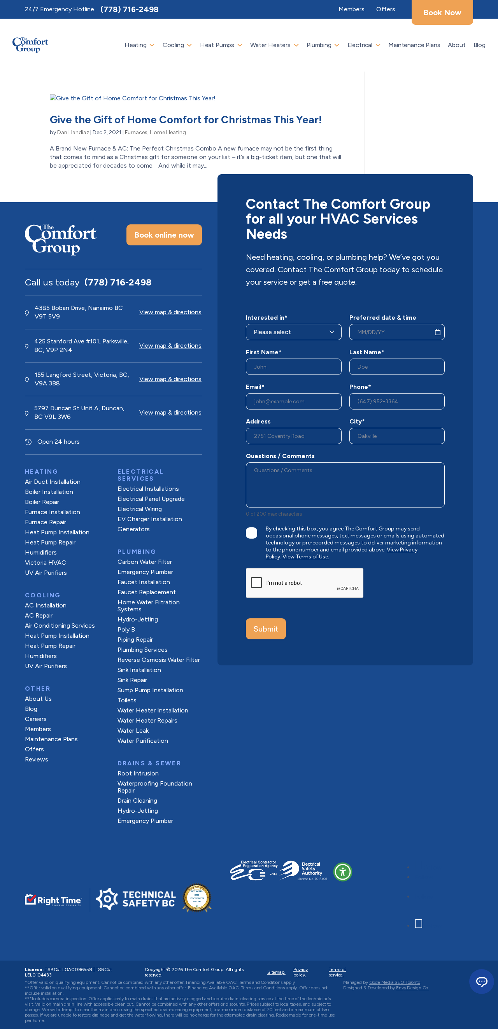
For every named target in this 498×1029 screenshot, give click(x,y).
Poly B (126, 629)
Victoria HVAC (45, 562)
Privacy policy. (300, 972)
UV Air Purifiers (46, 572)
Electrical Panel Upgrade (151, 498)
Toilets (127, 700)
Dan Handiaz (73, 132)
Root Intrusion (138, 773)
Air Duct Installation (53, 481)
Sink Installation (139, 670)
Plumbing (319, 45)
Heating (135, 45)
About (456, 45)
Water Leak (133, 730)
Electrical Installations (148, 488)
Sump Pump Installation (150, 690)
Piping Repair (135, 639)
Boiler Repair (42, 502)
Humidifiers (41, 552)
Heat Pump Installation (57, 532)
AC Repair (39, 615)
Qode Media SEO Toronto (394, 982)
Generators (133, 529)
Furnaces (136, 132)
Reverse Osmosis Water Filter (158, 659)
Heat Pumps (217, 45)
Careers (36, 719)
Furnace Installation (52, 512)
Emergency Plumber (145, 572)
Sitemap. (276, 972)
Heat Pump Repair (50, 542)
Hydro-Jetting (137, 619)
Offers (34, 749)
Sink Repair (132, 680)
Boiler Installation (49, 491)
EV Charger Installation (149, 519)
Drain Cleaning (137, 800)
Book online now (164, 235)
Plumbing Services (142, 649)
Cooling (173, 45)
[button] (342, 872)
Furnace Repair (45, 522)
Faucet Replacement (146, 592)
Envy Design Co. (412, 987)
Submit (266, 629)
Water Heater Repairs (147, 720)
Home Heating (168, 132)
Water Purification (142, 740)
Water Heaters (270, 45)
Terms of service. (337, 972)
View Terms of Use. (305, 556)
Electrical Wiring (139, 509)
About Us (38, 698)
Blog (479, 45)
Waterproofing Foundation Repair (154, 787)
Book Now (442, 12)
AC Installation (46, 605)
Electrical (359, 45)
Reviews (36, 759)
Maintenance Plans (414, 45)
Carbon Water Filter (144, 561)
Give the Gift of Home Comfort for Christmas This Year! (186, 119)
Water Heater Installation (152, 710)
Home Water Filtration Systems (148, 605)
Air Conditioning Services (60, 625)
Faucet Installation (143, 582)
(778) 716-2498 (129, 9)
